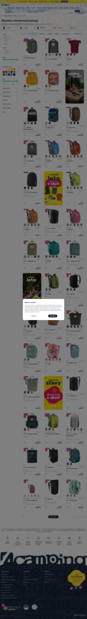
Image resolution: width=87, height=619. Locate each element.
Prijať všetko (53, 316)
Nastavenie (33, 316)
